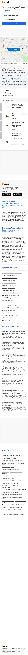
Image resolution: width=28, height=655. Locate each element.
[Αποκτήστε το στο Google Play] (7, 194)
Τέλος (4, 19)
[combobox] (17, 15)
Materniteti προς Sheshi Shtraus (9, 278)
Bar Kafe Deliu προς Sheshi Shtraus (10, 293)
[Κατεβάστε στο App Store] (18, 194)
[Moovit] (5, 2)
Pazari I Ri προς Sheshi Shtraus (9, 305)
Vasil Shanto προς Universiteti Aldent (10, 492)
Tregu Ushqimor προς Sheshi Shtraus (10, 315)
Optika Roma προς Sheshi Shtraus (10, 303)
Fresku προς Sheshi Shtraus (8, 310)
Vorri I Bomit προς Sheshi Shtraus (9, 300)
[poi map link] (14, 51)
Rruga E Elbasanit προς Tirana (9, 458)
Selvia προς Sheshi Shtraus (8, 320)
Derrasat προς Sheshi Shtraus (9, 285)
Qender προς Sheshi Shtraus (8, 280)
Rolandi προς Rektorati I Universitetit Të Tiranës (13, 509)
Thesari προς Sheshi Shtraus (8, 288)
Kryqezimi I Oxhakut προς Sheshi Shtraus (11, 307)
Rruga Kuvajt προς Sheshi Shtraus (10, 483)
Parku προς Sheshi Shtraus (8, 317)
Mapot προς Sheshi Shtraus (8, 313)
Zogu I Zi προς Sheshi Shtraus (9, 283)
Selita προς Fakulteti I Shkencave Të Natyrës (12, 494)
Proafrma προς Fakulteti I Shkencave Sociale (12, 507)
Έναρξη (5, 15)
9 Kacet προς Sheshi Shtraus (8, 275)
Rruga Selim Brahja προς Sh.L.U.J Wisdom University (14, 489)
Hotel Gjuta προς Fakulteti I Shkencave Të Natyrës (13, 480)
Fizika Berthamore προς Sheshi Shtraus (11, 295)
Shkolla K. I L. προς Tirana (8, 467)
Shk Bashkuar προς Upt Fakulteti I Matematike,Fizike (14, 504)
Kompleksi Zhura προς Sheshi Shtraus (10, 297)
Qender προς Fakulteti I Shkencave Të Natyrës (12, 455)
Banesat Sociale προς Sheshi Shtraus (10, 469)
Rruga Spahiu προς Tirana (8, 478)
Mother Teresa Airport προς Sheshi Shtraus (12, 273)
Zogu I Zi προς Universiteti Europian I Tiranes (12, 460)
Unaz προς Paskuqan (7, 475)
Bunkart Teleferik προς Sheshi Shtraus (10, 290)
